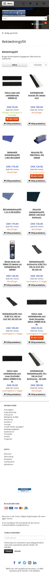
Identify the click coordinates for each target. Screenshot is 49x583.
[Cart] (44, 3)
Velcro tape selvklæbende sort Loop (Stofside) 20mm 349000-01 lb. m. (12, 376)
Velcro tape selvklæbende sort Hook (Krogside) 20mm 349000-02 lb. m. (37, 319)
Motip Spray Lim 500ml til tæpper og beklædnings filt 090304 (12, 265)
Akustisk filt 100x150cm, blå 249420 (37, 155)
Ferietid (7, 436)
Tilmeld (8, 551)
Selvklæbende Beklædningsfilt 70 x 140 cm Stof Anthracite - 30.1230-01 (37, 376)
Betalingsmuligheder (11, 429)
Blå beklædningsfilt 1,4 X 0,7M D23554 (12, 210)
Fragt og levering (10, 412)
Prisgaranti (8, 439)
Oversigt (7, 424)
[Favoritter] (30, 3)
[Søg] (45, 18)
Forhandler (8, 434)
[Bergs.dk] (14, 12)
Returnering (8, 419)
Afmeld (18, 551)
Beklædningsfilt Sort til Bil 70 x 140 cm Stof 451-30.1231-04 (12, 316)
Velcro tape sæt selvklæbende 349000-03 (12, 95)
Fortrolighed (8, 410)
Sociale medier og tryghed (13, 427)
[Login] (37, 3)
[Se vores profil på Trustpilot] (24, 490)
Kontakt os (8, 422)
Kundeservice (9, 432)
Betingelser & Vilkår (11, 417)
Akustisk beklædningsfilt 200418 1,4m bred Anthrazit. (37, 213)
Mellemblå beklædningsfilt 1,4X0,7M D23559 (12, 155)
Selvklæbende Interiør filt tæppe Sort (36, 95)
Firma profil (8, 415)
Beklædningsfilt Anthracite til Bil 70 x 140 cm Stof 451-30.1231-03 (37, 265)
